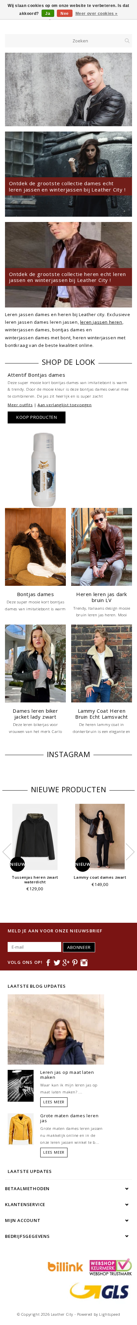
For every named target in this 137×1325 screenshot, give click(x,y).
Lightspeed (109, 1314)
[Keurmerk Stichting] (109, 1266)
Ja (47, 13)
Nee (65, 13)
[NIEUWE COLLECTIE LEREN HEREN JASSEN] (68, 89)
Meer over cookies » (96, 13)
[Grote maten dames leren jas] (21, 1129)
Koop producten (36, 417)
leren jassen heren (101, 322)
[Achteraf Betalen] (64, 1266)
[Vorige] (13, 89)
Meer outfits (20, 404)
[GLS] (98, 1290)
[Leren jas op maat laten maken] (21, 1085)
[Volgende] (123, 89)
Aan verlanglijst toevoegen (65, 404)
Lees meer (54, 1101)
